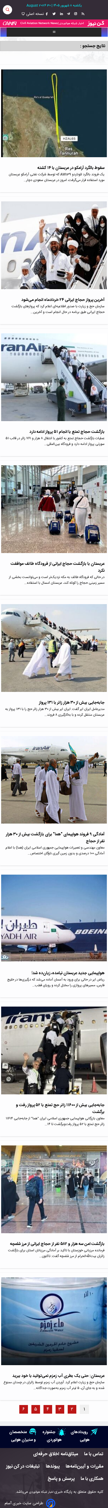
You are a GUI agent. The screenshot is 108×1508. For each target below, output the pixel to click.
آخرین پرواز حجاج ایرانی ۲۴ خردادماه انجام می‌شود (63, 300)
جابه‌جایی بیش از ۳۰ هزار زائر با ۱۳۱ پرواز (72, 702)
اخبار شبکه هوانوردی (41, 1492)
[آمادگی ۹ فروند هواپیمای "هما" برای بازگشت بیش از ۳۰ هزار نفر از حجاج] (54, 783)
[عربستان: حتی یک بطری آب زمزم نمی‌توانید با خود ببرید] (54, 1325)
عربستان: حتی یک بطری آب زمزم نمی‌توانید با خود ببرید (58, 1376)
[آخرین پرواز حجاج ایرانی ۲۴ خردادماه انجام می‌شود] (54, 249)
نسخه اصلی (34, 14)
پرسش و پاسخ (61, 1479)
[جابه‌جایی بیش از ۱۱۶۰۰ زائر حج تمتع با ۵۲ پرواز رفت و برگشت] (54, 1054)
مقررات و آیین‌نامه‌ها (84, 1466)
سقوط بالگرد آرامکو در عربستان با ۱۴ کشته (71, 168)
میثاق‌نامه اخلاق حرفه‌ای (55, 1454)
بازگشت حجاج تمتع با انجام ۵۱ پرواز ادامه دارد (67, 432)
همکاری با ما (92, 1479)
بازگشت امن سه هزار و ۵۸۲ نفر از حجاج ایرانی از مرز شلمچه (57, 1244)
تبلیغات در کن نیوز (23, 1466)
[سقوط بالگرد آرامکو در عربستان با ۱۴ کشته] (54, 117)
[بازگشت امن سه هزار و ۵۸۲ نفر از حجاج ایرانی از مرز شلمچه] (54, 1193)
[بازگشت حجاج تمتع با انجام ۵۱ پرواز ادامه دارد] (54, 381)
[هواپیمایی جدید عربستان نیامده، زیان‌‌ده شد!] (54, 922)
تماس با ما (93, 1454)
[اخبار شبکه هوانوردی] (54, 23)
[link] (82, 14)
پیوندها (53, 1466)
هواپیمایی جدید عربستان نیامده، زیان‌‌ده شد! (68, 973)
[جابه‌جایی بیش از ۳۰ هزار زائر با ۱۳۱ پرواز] (54, 651)
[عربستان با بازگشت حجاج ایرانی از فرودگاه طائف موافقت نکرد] (54, 513)
